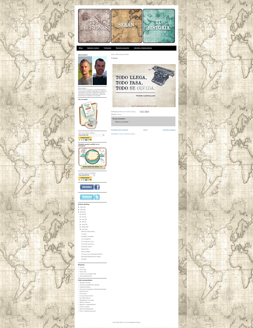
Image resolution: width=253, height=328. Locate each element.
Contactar (107, 48)
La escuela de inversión (86, 296)
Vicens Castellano (88, 89)
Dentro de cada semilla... (88, 231)
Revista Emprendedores (86, 309)
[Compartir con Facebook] (146, 112)
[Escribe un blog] (142, 112)
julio (83, 214)
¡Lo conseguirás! (86, 239)
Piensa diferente (84, 276)
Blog (81, 48)
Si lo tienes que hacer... (88, 244)
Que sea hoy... (85, 249)
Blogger (138, 322)
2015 (81, 207)
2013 (81, 212)
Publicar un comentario (121, 122)
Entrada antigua (169, 130)
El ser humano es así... (88, 241)
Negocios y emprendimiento (88, 304)
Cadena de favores (85, 287)
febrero (84, 227)
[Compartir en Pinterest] (148, 112)
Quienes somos (93, 48)
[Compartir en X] (144, 112)
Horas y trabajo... (86, 251)
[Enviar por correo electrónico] (141, 112)
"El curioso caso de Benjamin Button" (92, 254)
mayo (83, 219)
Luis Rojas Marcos (85, 298)
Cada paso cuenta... (87, 246)
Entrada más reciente (119, 130)
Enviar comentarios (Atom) (127, 134)
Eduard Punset (84, 291)
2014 (81, 209)
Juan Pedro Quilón (99, 89)
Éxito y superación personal (88, 311)
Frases (119, 114)
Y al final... (84, 234)
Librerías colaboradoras (143, 48)
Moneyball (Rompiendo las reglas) (91, 256)
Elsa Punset (83, 293)
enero (83, 229)
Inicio (145, 130)
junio (83, 217)
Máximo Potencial (85, 302)
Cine (81, 267)
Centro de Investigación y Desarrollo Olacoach (93, 289)
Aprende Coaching (85, 282)
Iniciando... (84, 259)
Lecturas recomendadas (86, 274)
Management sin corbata (87, 300)
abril (83, 222)
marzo (84, 224)
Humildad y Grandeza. (87, 236)
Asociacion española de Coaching (89, 285)
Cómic (81, 269)
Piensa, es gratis (84, 306)
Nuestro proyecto (122, 48)
